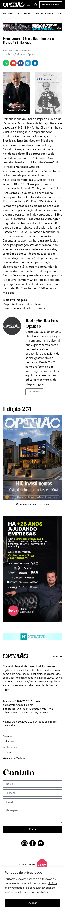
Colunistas (25, 13)
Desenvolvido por (26, 864)
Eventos (7, 752)
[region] (32, 888)
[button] (6, 63)
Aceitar (32, 902)
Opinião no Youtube (14, 758)
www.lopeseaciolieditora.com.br (24, 308)
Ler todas (34, 391)
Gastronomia (44, 13)
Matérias (8, 13)
